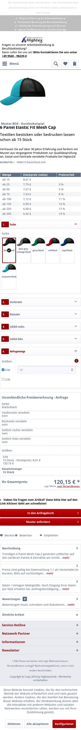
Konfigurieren (64, 724)
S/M (7, 370)
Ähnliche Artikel (13, 614)
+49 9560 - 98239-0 (14, 56)
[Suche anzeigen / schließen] (55, 64)
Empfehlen (50, 535)
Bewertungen (11, 599)
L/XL (7, 379)
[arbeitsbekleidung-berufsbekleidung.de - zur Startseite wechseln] (32, 39)
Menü (14, 63)
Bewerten (26, 535)
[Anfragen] (75, 64)
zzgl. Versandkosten (68, 486)
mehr (66, 557)
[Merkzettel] (65, 64)
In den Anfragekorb (40, 513)
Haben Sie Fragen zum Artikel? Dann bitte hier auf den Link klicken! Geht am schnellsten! (38, 501)
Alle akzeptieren (38, 724)
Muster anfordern (38, 522)
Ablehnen (13, 724)
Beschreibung (11, 548)
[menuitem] (10, 64)
